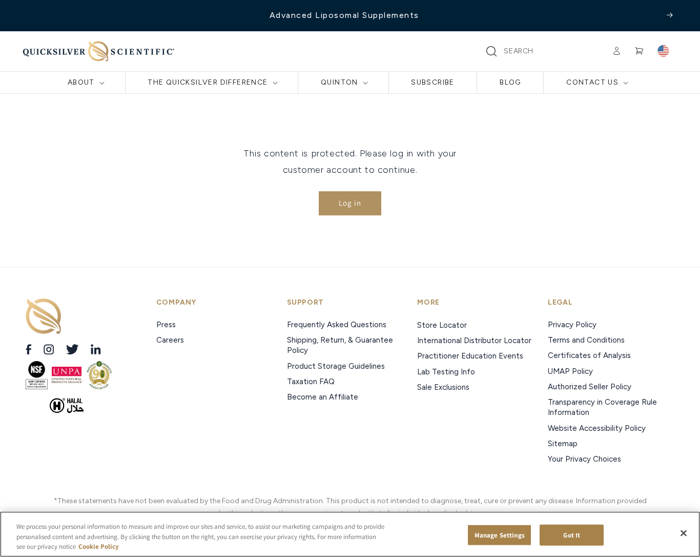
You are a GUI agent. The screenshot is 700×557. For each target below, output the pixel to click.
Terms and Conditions (586, 340)
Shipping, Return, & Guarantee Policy (340, 345)
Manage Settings (500, 534)
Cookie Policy (98, 546)
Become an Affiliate (322, 397)
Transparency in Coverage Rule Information (602, 407)
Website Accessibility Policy (597, 428)
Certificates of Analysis (589, 355)
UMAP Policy (571, 371)
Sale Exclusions (443, 387)
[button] (491, 51)
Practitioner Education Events (470, 356)
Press (167, 324)
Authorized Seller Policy (589, 386)
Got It (571, 534)
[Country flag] (663, 51)
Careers (171, 340)
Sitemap (563, 443)
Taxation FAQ (311, 381)
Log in (350, 203)
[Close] (683, 533)
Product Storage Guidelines (336, 366)
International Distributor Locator (474, 340)
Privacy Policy (572, 324)
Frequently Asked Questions (336, 324)
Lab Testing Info (446, 371)
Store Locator (442, 325)
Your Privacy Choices (584, 459)
